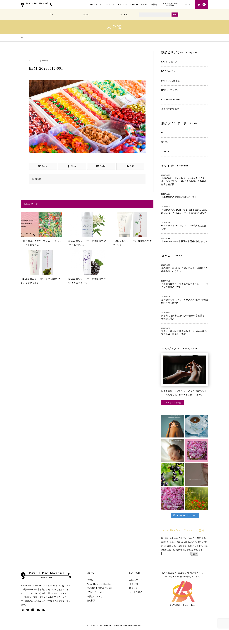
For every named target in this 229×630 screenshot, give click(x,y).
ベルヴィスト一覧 (173, 402)
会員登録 (133, 584)
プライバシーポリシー (98, 592)
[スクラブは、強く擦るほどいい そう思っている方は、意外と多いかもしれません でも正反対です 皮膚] (196, 474)
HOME (90, 579)
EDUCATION (120, 4)
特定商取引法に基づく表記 (100, 588)
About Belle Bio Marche (99, 584)
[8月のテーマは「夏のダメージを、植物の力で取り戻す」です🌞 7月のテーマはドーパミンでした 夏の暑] (196, 498)
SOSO (86, 14)
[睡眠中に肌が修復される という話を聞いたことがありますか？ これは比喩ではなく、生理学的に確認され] (172, 450)
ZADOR (124, 14)
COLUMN (105, 4)
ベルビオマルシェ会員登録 (170, 4)
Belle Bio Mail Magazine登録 (183, 530)
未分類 (45, 60)
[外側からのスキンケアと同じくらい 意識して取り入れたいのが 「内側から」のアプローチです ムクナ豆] (196, 426)
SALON (134, 4)
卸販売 (153, 4)
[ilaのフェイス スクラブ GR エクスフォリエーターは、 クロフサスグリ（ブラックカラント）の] (172, 474)
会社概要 (91, 600)
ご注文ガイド (135, 579)
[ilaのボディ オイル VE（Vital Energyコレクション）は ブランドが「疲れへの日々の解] (172, 426)
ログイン (186, 4)
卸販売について (94, 596)
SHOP (144, 4)
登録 (195, 553)
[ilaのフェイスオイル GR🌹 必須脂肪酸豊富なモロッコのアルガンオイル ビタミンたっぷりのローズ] (172, 498)
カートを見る (135, 592)
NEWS (93, 4)
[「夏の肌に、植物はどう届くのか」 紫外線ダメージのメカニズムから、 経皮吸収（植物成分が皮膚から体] (196, 450)
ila (51, 14)
